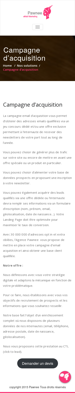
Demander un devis (37, 363)
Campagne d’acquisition (32, 104)
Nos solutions (27, 65)
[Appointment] (37, 12)
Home (7, 65)
